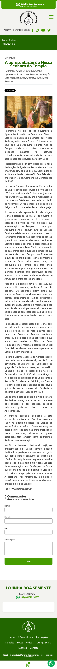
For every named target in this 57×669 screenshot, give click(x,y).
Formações (42, 637)
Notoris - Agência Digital (28, 665)
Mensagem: (10, 539)
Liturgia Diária (44, 642)
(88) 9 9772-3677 (29, 597)
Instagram (37, 30)
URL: (6, 528)
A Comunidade (25, 637)
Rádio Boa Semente (32, 4)
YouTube (43, 30)
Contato (34, 648)
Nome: (7, 506)
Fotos (20, 642)
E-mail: (8, 517)
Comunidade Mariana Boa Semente (28, 18)
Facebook (32, 30)
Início (4, 40)
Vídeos (30, 642)
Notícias (12, 40)
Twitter (49, 30)
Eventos (22, 648)
